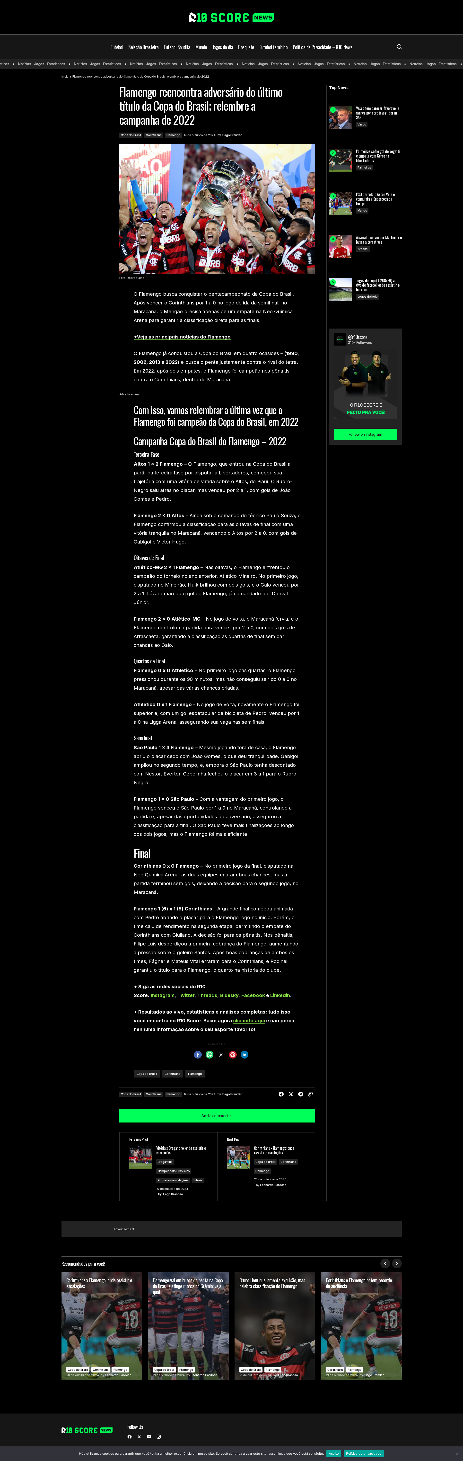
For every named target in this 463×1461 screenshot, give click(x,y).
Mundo (362, 210)
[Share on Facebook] (281, 1094)
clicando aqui (249, 1021)
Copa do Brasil (131, 135)
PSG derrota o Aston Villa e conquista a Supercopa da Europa (375, 199)
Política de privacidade (363, 1453)
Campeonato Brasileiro (174, 1171)
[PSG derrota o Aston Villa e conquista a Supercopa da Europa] (340, 203)
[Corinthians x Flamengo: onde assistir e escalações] (101, 1326)
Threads (207, 995)
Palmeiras (364, 167)
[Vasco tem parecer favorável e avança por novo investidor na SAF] (340, 117)
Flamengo (173, 135)
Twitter (185, 995)
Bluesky (229, 995)
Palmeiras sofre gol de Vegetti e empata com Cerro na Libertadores (378, 156)
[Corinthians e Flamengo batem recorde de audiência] (361, 1326)
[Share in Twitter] (291, 1094)
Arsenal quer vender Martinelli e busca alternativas (379, 239)
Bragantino (165, 1162)
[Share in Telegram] (301, 1094)
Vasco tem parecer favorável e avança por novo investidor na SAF (377, 113)
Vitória (197, 1180)
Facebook (253, 995)
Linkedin (280, 995)
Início (65, 76)
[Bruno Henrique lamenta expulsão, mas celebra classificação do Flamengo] (275, 1326)
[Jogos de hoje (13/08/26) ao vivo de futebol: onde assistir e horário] (340, 289)
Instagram (163, 995)
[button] (399, 47)
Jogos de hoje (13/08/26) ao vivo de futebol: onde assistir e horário (378, 285)
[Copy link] (310, 1094)
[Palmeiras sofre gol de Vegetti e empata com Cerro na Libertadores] (340, 160)
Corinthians (153, 135)
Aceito (334, 1453)
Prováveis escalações (173, 1180)
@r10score (357, 336)
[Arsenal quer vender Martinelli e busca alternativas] (340, 246)
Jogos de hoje (368, 296)
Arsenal (363, 249)
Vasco (362, 124)
